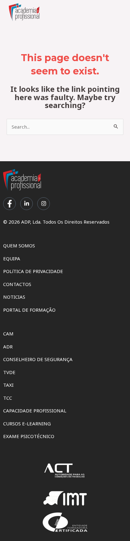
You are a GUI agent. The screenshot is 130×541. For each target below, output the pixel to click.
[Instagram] (43, 203)
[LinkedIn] (26, 203)
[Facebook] (9, 203)
